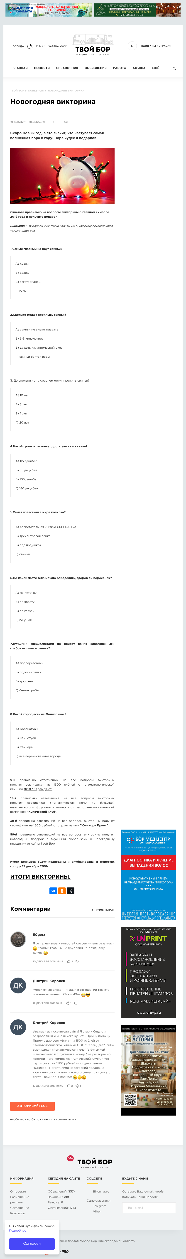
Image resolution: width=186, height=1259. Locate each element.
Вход (145, 46)
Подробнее (17, 1231)
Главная (20, 68)
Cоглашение (19, 1208)
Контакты (17, 1213)
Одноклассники (98, 1201)
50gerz (39, 935)
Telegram (99, 1206)
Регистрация (161, 46)
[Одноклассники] (62, 890)
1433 (65, 122)
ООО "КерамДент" (38, 789)
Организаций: (62, 1208)
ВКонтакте (101, 1192)
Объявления (96, 68)
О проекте (18, 1192)
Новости (42, 68)
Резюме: (55, 1203)
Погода (18, 46)
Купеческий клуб (42, 812)
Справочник (67, 68)
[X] (70, 890)
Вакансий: (58, 1197)
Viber (97, 1212)
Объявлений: (62, 1192)
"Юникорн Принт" (94, 826)
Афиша (138, 68)
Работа (119, 68)
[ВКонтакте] (53, 890)
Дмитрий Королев (49, 981)
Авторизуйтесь (32, 1106)
